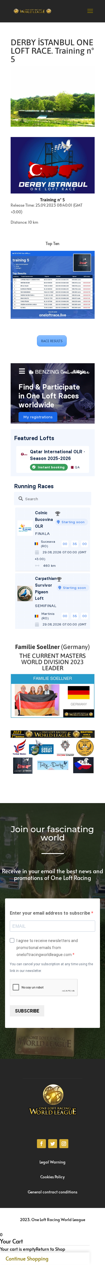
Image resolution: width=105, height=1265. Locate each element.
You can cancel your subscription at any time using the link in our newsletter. (51, 967)
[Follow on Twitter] (52, 1143)
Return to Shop (50, 1249)
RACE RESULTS (51, 341)
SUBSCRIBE (27, 1011)
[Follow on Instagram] (63, 1143)
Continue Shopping (27, 1258)
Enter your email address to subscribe (50, 913)
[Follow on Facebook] (41, 1143)
